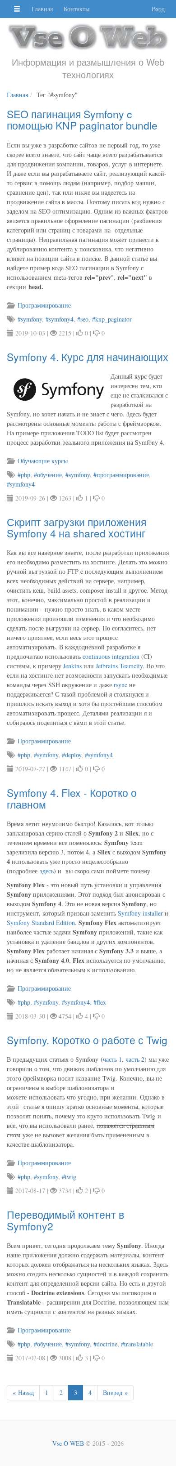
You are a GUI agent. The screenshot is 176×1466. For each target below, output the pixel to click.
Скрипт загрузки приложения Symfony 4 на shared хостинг (76, 527)
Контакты (76, 8)
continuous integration (111, 656)
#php (24, 474)
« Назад (23, 1392)
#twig (69, 1176)
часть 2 (134, 1059)
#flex (99, 1002)
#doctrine (105, 1344)
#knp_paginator (112, 319)
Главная (42, 8)
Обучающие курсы (42, 460)
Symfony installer (140, 913)
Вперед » (115, 1392)
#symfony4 (60, 319)
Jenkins (72, 665)
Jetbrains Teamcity (119, 665)
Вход (158, 8)
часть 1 (112, 1059)
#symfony (30, 319)
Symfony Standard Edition (41, 922)
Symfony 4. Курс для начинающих (87, 356)
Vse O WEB (68, 1443)
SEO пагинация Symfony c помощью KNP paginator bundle (82, 120)
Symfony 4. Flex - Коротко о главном (72, 798)
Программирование (43, 305)
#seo (82, 319)
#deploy (71, 755)
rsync (120, 684)
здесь (47, 871)
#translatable (137, 1344)
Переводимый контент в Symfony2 (65, 1220)
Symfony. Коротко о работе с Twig (87, 1039)
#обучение (48, 474)
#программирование (121, 474)
